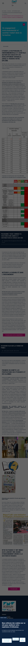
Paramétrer (15, 639)
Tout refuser (22, 640)
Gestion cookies (3, 617)
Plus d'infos (4, 634)
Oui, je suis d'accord (7, 640)
